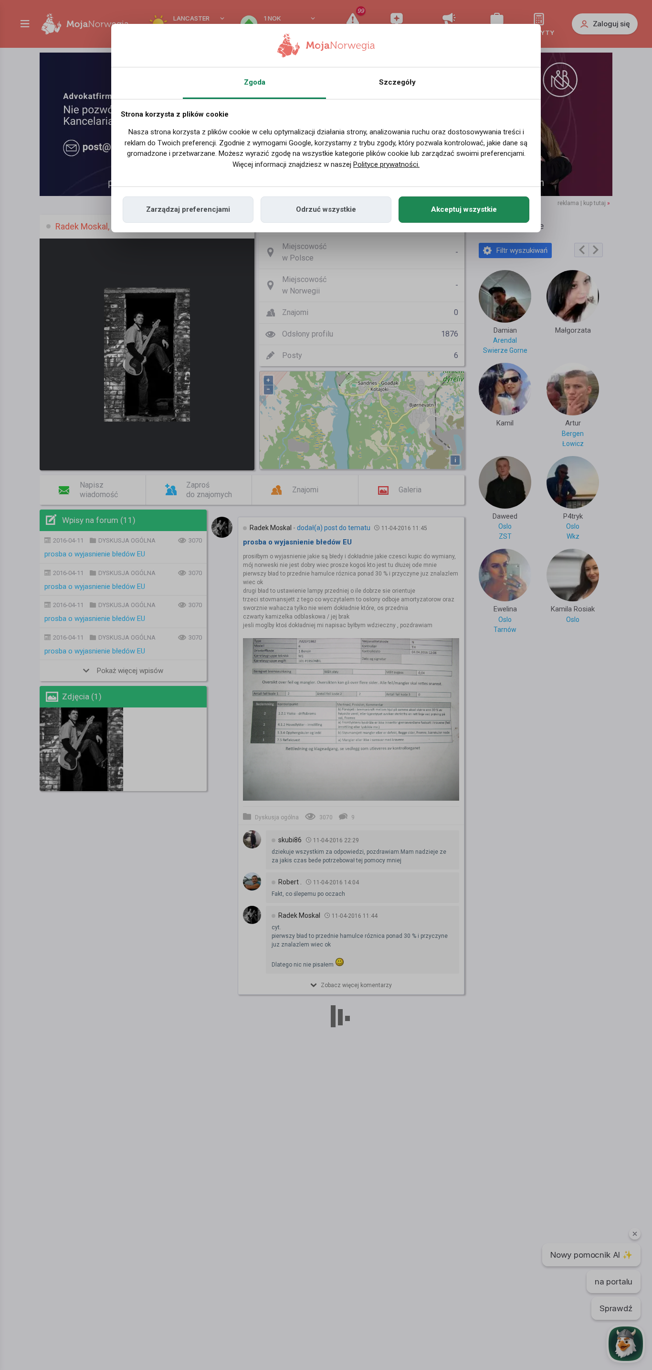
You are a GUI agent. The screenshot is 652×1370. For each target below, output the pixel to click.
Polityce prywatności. (386, 164)
